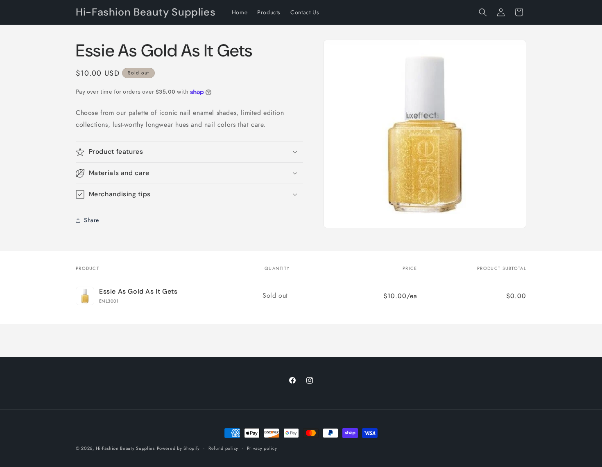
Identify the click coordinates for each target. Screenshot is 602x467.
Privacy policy (262, 448)
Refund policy (223, 448)
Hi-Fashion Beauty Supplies (125, 448)
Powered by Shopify (178, 448)
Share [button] (91, 220)
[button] (483, 12)
